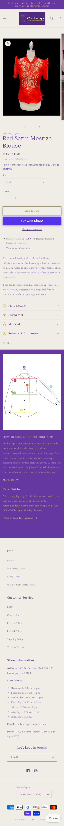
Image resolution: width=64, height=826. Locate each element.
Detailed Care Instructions (18, 517)
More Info (8, 479)
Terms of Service (16, 647)
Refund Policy (14, 631)
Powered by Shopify (42, 820)
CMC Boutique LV (27, 820)
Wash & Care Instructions (21, 584)
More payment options (32, 229)
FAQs (10, 607)
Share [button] (10, 343)
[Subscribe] (53, 757)
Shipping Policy (15, 639)
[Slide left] (24, 127)
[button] (4, 18)
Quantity (7, 190)
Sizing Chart (13, 576)
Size (4, 175)
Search (10, 560)
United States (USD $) (30, 794)
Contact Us (13, 615)
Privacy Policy (14, 623)
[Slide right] (40, 127)
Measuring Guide (16, 568)
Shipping (6, 159)
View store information (18, 248)
